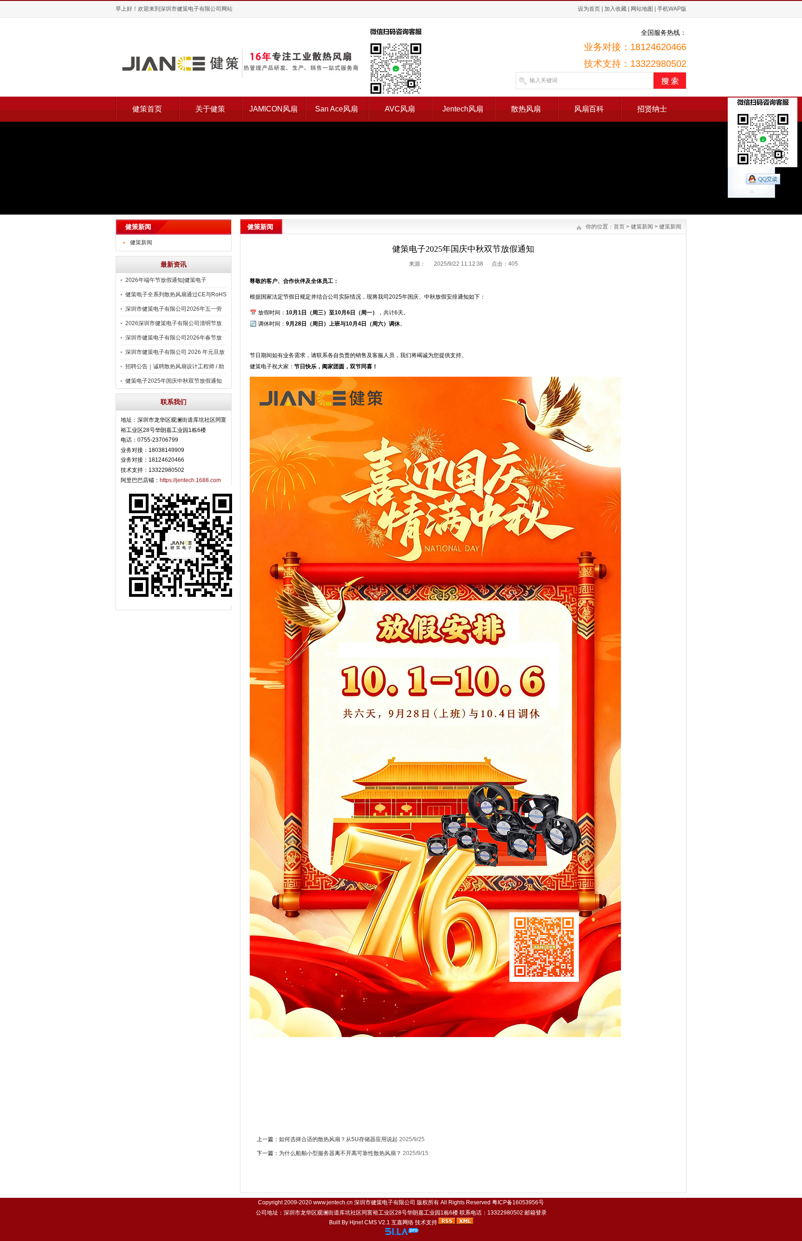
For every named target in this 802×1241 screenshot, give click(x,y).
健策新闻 (141, 242)
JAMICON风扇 (273, 109)
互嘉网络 (402, 1222)
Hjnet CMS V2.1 (369, 1222)
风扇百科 (589, 109)
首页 (619, 226)
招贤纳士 (652, 109)
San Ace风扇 (336, 109)
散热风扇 (526, 109)
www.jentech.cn (333, 1202)
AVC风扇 (400, 109)
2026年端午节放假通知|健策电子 (166, 280)
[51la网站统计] (402, 1233)
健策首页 (147, 109)
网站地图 (642, 9)
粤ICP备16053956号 (518, 1202)
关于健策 (210, 109)
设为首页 (589, 9)
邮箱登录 (535, 1212)
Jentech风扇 (462, 109)
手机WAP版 (671, 9)
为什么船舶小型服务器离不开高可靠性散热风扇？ (340, 1153)
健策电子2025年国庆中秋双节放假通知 (173, 381)
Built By (339, 1222)
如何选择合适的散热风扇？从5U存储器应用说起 (338, 1139)
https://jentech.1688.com (190, 480)
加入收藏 (615, 9)
